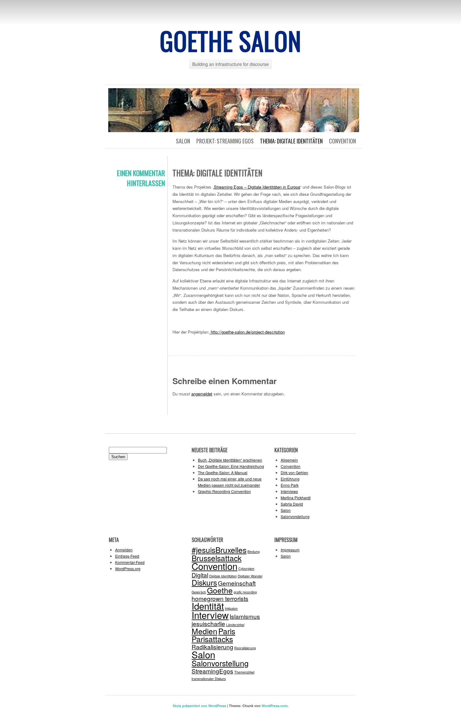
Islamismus (245, 616)
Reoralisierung (245, 648)
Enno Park (290, 485)
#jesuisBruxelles (219, 549)
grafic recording (245, 592)
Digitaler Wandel (250, 576)
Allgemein (289, 460)
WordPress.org (127, 568)
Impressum (290, 549)
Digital (200, 575)
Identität (208, 605)
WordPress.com (275, 705)
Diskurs (204, 582)
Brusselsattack (216, 557)
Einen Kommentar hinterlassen (141, 178)
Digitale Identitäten (223, 576)
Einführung (290, 478)
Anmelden (124, 549)
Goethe (220, 590)
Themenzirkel (244, 672)
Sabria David (292, 504)
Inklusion (231, 608)
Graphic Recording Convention (224, 491)
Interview (210, 614)
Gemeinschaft (237, 583)
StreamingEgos (212, 671)
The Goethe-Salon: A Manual (222, 472)
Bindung (253, 551)
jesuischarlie (208, 623)
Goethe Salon (230, 40)
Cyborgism (246, 568)
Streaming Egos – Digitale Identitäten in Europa (257, 187)
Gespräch (199, 592)
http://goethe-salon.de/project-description (247, 332)
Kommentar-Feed (130, 562)
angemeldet (201, 394)
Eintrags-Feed (127, 556)
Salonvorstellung (295, 516)
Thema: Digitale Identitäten (291, 141)
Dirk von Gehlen (294, 472)
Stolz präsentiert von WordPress (199, 705)
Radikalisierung (212, 646)
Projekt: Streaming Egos (225, 141)
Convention (342, 141)
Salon (183, 141)
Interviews (289, 491)
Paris (226, 630)
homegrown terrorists (220, 598)
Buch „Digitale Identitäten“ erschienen (230, 460)
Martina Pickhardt (295, 497)
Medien (204, 630)
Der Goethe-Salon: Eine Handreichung (231, 466)
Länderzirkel (235, 624)
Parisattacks (212, 638)
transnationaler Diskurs (209, 678)
